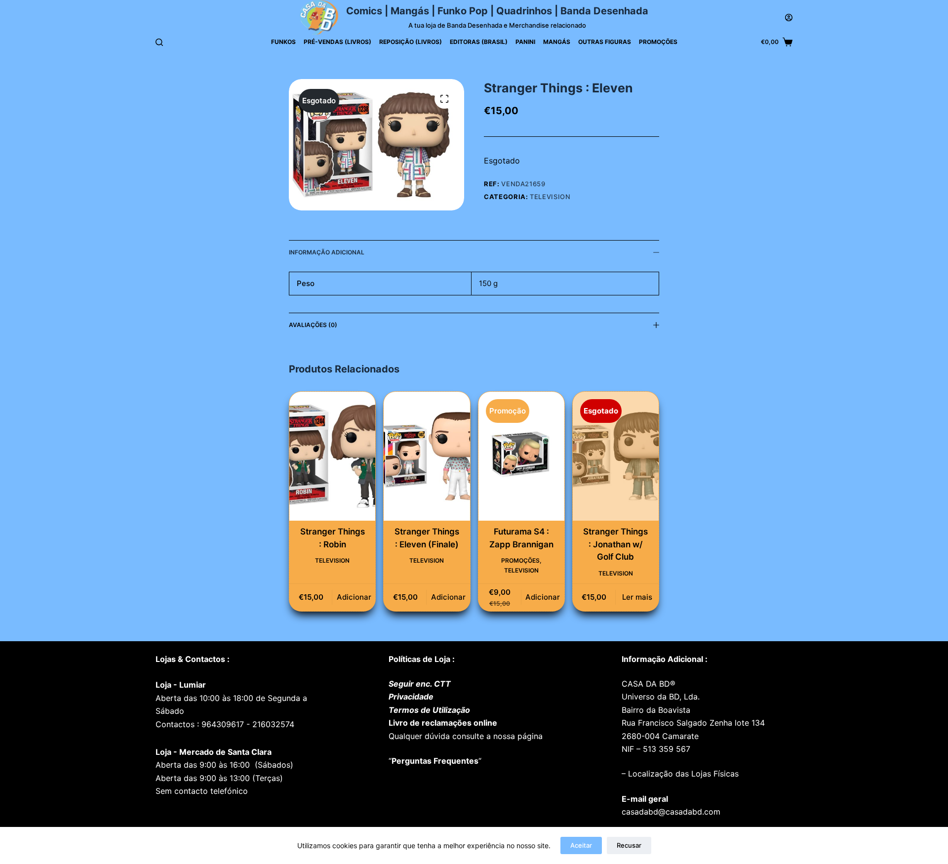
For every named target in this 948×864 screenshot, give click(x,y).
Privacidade (411, 696)
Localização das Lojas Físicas (682, 774)
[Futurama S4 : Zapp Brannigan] (521, 456)
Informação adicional (326, 252)
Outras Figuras (604, 41)
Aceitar (581, 845)
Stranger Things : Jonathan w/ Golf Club (615, 544)
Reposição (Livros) (410, 41)
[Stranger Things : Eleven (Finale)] (427, 456)
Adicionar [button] (354, 597)
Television (550, 197)
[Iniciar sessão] (788, 17)
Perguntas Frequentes (435, 761)
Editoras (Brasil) (479, 41)
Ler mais (637, 597)
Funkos (283, 41)
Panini (525, 41)
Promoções (658, 41)
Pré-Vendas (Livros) (337, 41)
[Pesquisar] (159, 42)
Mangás (556, 41)
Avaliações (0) (313, 325)
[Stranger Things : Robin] (332, 456)
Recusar (629, 845)
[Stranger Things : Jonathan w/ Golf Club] (616, 456)
